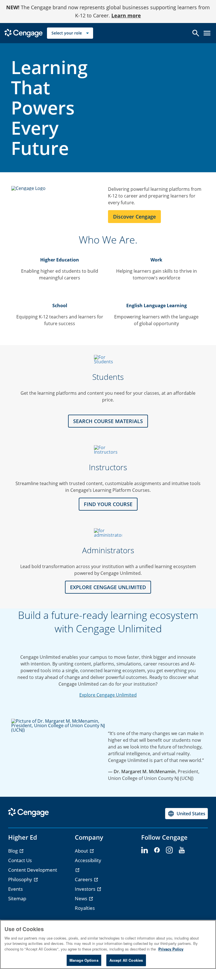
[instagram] (169, 850)
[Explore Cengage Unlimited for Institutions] (108, 532)
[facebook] (157, 850)
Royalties (85, 908)
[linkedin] (144, 850)
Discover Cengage (134, 216)
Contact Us (20, 860)
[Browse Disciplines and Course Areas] (108, 449)
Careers (84, 879)
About (82, 851)
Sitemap (17, 898)
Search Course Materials (108, 421)
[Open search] (195, 33)
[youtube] (181, 850)
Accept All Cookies (126, 960)
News (81, 898)
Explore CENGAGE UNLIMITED (108, 587)
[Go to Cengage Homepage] (23, 32)
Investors (85, 889)
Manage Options (83, 960)
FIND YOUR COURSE (108, 504)
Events (15, 889)
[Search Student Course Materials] (108, 359)
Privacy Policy (170, 949)
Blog (13, 851)
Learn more (126, 15)
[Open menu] (207, 33)
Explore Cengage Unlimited (108, 695)
